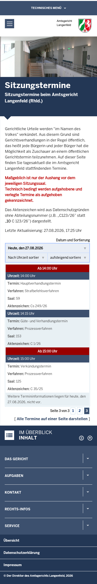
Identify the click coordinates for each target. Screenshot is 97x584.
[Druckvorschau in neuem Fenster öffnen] (80, 438)
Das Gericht (16, 459)
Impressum (13, 565)
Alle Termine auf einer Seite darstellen (52, 418)
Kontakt (13, 492)
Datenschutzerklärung (22, 553)
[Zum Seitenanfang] (88, 438)
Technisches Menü (46, 8)
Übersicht (11, 540)
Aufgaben (14, 476)
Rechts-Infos (17, 509)
